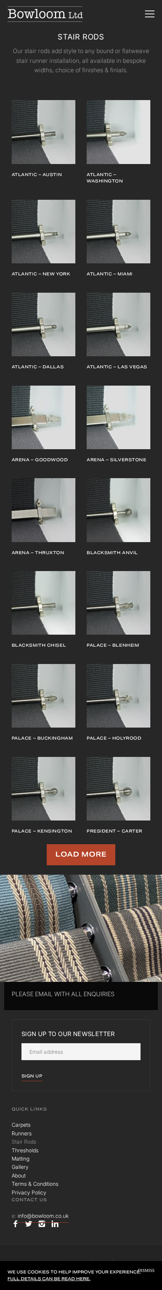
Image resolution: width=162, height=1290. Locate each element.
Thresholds (25, 1150)
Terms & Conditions (35, 1184)
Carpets (21, 1125)
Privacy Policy (29, 1192)
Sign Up (32, 1076)
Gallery (20, 1167)
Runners (22, 1133)
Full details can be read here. (49, 1278)
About (19, 1175)
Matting (20, 1158)
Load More (81, 854)
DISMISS (146, 1271)
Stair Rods (24, 1142)
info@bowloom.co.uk (43, 1216)
